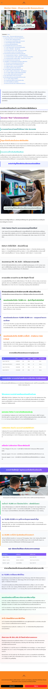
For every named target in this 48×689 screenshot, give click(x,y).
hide (8, 34)
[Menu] (1, 2)
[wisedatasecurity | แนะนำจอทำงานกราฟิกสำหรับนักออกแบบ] (24, 2)
